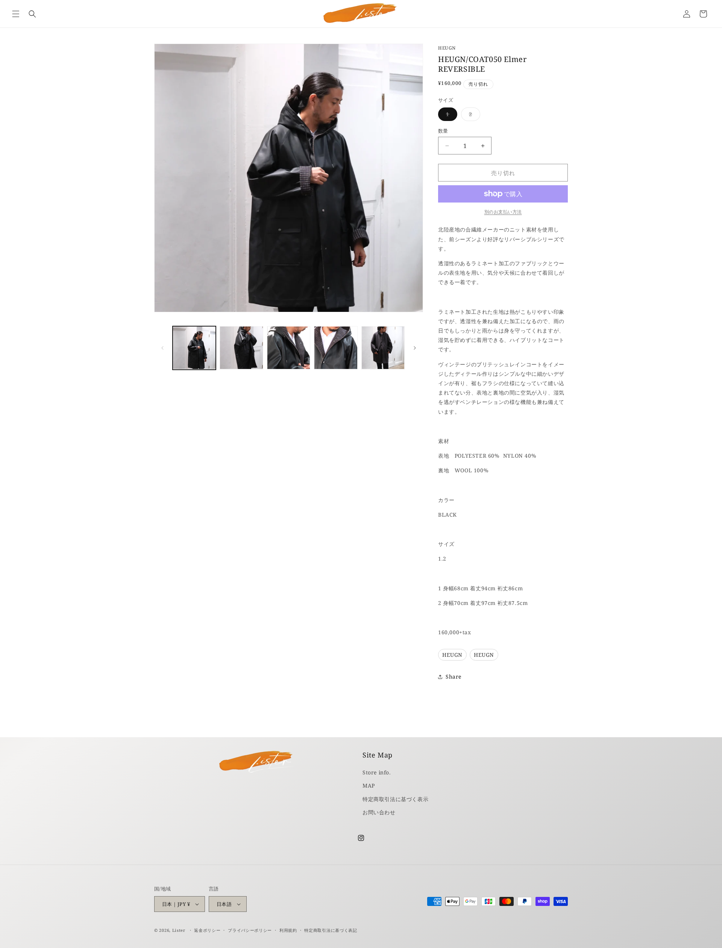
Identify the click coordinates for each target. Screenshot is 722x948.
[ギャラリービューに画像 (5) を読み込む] (383, 347)
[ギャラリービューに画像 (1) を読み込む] (194, 347)
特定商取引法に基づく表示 (395, 799)
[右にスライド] (415, 348)
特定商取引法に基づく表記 (330, 930)
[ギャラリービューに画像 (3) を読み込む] (288, 347)
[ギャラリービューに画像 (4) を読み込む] (335, 347)
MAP (369, 785)
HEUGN (447, 48)
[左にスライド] (162, 348)
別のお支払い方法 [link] (503, 212)
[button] (16, 14)
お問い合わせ (379, 812)
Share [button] (453, 676)
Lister (178, 930)
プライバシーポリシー (250, 930)
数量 (443, 130)
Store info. (377, 772)
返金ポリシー (207, 930)
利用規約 (288, 930)
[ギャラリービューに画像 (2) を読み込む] (241, 347)
